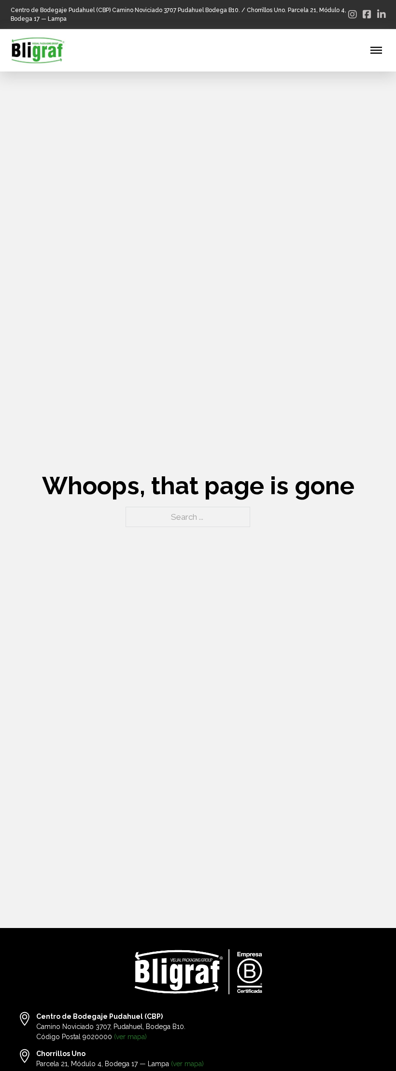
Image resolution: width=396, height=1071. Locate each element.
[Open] (376, 50)
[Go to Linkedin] (381, 14)
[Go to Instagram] (352, 14)
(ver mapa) (130, 1037)
